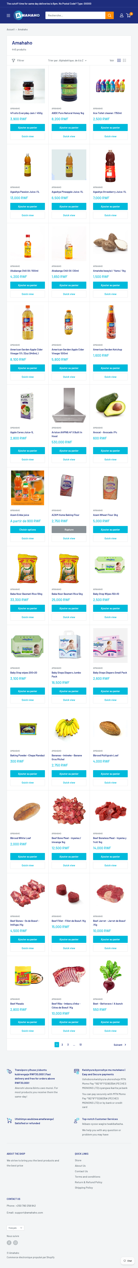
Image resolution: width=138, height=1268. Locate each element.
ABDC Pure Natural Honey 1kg (68, 113)
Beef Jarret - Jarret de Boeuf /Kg (109, 922)
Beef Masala (17, 1003)
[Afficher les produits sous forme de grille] (118, 60)
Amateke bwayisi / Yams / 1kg (109, 270)
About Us (80, 1165)
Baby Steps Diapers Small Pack (110, 672)
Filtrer (20, 60)
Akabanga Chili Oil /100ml (24, 270)
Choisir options (27, 529)
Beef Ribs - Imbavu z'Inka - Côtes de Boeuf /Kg (66, 1005)
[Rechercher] (109, 15)
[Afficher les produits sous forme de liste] (124, 60)
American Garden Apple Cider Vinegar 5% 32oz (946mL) (26, 351)
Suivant (118, 1044)
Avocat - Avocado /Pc (105, 432)
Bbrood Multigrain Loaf (105, 755)
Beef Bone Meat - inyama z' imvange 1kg (66, 839)
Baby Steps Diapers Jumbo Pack (66, 674)
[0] (128, 15)
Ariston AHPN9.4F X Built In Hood (67, 434)
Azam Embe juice (19, 514)
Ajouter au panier (27, 127)
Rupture (69, 529)
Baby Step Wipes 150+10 (106, 593)
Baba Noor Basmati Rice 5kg (67, 593)
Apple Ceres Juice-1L (22, 432)
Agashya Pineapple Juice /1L (67, 191)
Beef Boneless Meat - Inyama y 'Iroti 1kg (109, 839)
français (13, 1227)
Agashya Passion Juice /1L (25, 191)
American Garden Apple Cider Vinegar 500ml (68, 351)
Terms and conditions (87, 1176)
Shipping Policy (84, 1187)
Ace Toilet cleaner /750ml (107, 113)
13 (80, 1044)
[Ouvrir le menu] (8, 15)
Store (78, 1160)
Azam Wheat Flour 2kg (105, 514)
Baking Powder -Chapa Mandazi (27, 755)
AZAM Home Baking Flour (65, 514)
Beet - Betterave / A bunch (108, 1003)
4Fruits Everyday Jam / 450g (26, 113)
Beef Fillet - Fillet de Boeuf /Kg (69, 920)
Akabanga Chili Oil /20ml (65, 270)
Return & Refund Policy (88, 1182)
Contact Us (81, 1171)
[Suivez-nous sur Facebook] (9, 1242)
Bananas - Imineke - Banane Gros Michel (67, 757)
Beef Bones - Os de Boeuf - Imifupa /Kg (24, 922)
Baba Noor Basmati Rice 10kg (26, 593)
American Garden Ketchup (107, 349)
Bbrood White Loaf (20, 837)
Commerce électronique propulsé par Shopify (31, 1257)
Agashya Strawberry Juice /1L (109, 191)
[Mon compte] (121, 15)
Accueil (10, 29)
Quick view (28, 136)
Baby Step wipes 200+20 (23, 672)
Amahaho (15, 108)
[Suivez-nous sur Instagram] (15, 1242)
